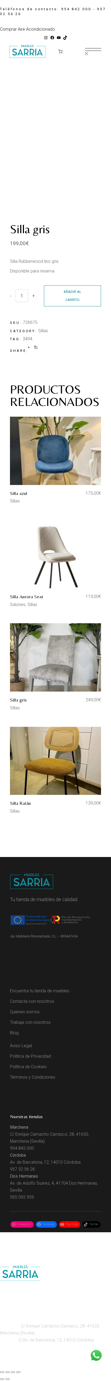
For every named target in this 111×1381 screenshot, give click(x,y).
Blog (14, 1032)
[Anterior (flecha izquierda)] (2, 1379)
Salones (17, 604)
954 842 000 (76, 9)
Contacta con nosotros (32, 1001)
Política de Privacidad (30, 1056)
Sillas (43, 330)
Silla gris (18, 700)
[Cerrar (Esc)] (18, 1372)
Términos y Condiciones (32, 1077)
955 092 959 (22, 1197)
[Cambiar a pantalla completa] (7, 1372)
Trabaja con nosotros (30, 1022)
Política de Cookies (28, 1066)
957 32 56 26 (22, 1169)
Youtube (49, 1363)
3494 (27, 338)
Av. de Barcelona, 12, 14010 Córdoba (45, 1162)
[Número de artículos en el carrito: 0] (60, 51)
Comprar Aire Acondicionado (27, 29)
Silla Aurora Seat (26, 596)
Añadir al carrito (72, 296)
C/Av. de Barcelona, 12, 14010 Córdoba (55, 1340)
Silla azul (18, 493)
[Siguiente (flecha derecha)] (7, 1379)
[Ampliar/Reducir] (2, 1372)
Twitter (64, 1363)
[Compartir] (13, 1372)
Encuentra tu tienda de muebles (39, 990)
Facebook (30, 1363)
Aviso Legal (21, 1045)
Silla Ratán (20, 803)
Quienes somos (25, 1011)
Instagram (10, 1363)
